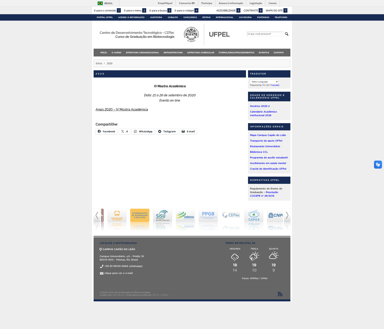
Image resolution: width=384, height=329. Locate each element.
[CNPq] (272, 220)
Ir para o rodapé (186, 10)
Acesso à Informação (131, 17)
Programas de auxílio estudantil (269, 157)
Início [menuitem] (103, 52)
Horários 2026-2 (260, 106)
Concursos (190, 17)
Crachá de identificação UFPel (268, 168)
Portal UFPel (105, 17)
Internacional (224, 17)
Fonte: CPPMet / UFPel (254, 278)
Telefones (281, 17)
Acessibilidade (227, 10)
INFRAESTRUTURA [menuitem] (173, 52)
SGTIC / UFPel (160, 295)
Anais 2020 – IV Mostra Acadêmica (122, 109)
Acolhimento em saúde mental (268, 163)
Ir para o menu (134, 10)
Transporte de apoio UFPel (266, 140)
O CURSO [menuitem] (116, 52)
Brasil (108, 3)
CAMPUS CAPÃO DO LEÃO (119, 249)
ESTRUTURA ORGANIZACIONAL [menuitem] (142, 52)
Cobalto (173, 17)
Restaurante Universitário (265, 146)
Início (99, 63)
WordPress (119, 295)
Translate (274, 85)
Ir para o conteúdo (107, 10)
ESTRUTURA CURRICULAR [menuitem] (200, 52)
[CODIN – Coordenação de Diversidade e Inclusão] (135, 220)
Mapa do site (276, 10)
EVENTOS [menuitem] (264, 52)
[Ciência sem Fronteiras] (180, 220)
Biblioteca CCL (259, 152)
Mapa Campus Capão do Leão (268, 135)
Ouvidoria (245, 17)
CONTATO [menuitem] (279, 52)
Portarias (263, 17)
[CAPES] (249, 220)
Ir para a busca (159, 10)
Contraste (252, 10)
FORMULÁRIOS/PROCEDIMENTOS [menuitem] (236, 52)
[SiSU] (158, 220)
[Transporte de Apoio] (112, 220)
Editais (206, 17)
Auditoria (156, 17)
